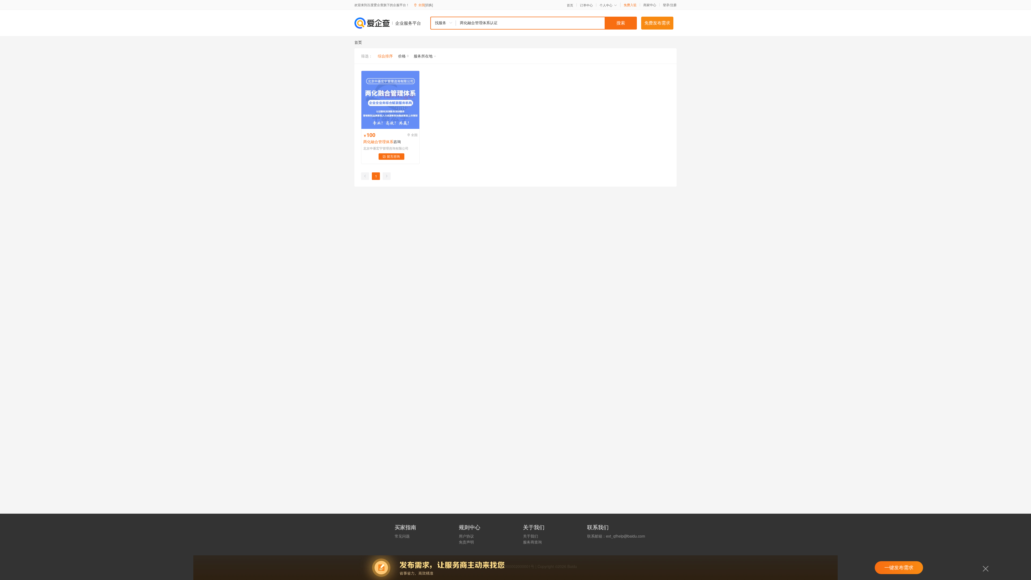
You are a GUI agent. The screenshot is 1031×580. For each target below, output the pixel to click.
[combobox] (533, 23)
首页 (570, 5)
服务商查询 (532, 542)
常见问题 (402, 536)
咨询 (382, 141)
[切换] (429, 4)
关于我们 (530, 536)
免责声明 (466, 542)
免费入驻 (630, 4)
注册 (673, 4)
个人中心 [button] (606, 5)
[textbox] (546, 23)
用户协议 (466, 536)
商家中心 (649, 4)
